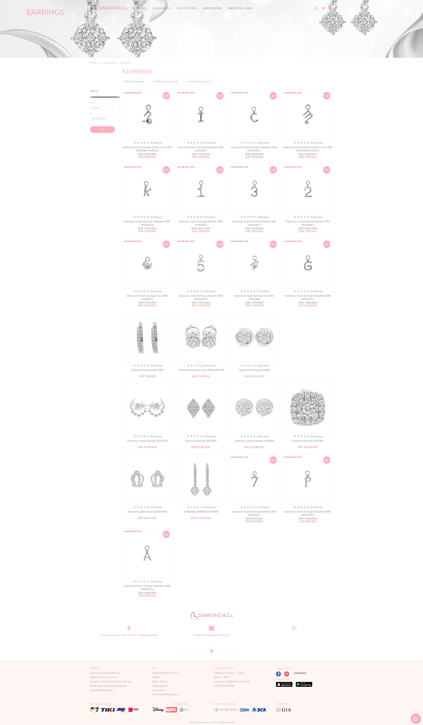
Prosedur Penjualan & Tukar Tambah (110, 681)
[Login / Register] (330, 8)
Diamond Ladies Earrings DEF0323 (147, 440)
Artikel (155, 677)
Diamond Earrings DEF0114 (308, 440)
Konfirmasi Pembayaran (165, 694)
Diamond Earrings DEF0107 (200, 440)
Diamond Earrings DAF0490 (147, 370)
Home (93, 63)
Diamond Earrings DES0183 (254, 370)
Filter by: (165, 81)
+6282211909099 (224, 685)
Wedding (139, 8)
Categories (161, 8)
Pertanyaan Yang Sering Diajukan (108, 685)
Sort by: (134, 81)
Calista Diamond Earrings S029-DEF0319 (201, 370)
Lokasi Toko (158, 690)
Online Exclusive (240, 8)
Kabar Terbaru (160, 681)
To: (91, 113)
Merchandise (212, 8)
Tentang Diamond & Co (165, 672)
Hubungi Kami (160, 685)
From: (93, 103)
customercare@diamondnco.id (211, 635)
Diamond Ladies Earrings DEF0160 (147, 511)
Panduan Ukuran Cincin (103, 677)
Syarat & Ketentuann (101, 690)
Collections (186, 8)
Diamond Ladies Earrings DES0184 (254, 440)
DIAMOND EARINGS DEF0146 (201, 511)
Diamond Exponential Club (105, 672)
